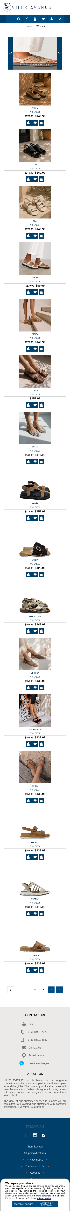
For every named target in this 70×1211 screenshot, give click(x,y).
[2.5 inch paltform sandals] (35, 89)
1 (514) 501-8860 (37, 1039)
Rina (35, 223)
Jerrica (35, 844)
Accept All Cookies (23, 1204)
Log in (52, 19)
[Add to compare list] (29, 123)
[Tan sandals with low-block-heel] (35, 767)
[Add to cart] (41, 123)
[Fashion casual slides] (35, 541)
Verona (35, 675)
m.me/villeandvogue (37, 1063)
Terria (35, 167)
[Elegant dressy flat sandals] (35, 597)
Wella (35, 449)
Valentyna (35, 731)
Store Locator (36, 1055)
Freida (35, 336)
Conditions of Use (35, 1166)
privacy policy (44, 1198)
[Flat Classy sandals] (35, 710)
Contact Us (34, 1047)
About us (35, 1172)
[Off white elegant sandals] (35, 202)
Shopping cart (35, 19)
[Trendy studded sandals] (35, 371)
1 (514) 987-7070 (37, 1032)
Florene (35, 393)
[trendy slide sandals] (35, 258)
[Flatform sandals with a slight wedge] (35, 484)
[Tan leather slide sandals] (35, 936)
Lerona (35, 280)
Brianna (35, 901)
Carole (35, 957)
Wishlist (43, 19)
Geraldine (35, 618)
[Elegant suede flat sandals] (35, 654)
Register (60, 19)
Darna (35, 110)
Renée (35, 505)
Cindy (35, 788)
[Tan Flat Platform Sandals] (35, 823)
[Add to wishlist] (35, 123)
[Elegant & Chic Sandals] (35, 145)
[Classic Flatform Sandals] (35, 315)
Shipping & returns (35, 1153)
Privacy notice (35, 1159)
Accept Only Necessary (46, 1204)
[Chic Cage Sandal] (35, 428)
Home (29, 26)
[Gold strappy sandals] (35, 880)
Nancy (35, 562)
